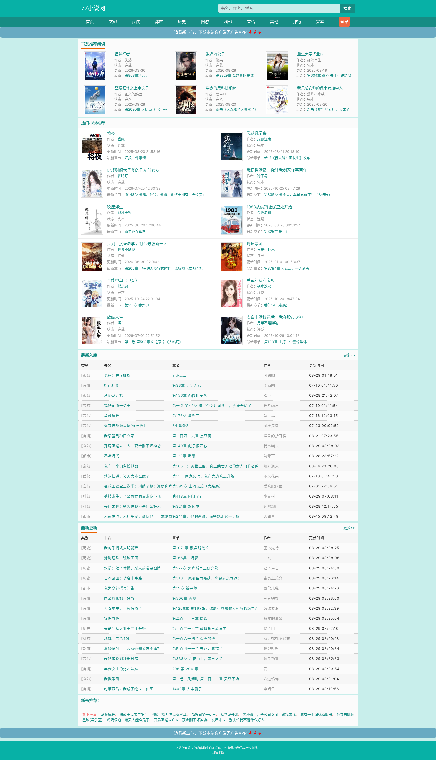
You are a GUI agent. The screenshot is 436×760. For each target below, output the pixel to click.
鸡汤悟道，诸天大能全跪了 (127, 476)
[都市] (86, 456)
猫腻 (121, 139)
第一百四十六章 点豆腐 (191, 436)
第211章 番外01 (137, 305)
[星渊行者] (95, 54)
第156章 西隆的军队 (189, 395)
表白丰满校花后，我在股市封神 (275, 317)
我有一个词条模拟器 (121, 466)
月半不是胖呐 (267, 323)
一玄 (267, 558)
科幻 (228, 21)
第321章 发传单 (185, 506)
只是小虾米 (266, 249)
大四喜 (269, 516)
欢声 (267, 395)
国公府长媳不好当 (119, 598)
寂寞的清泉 (273, 618)
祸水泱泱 (264, 286)
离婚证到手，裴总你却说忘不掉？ (132, 648)
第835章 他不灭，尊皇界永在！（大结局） (298, 194)
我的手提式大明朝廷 (121, 548)
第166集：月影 (185, 558)
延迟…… (179, 375)
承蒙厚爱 (111, 415)
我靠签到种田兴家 (119, 436)
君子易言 (271, 568)
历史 (182, 21)
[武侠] (86, 476)
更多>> (349, 355)
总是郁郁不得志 (277, 638)
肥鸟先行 (271, 548)
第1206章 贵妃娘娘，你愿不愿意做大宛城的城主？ (215, 608)
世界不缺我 (126, 249)
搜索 (347, 8)
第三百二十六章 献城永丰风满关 (199, 628)
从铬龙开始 (113, 395)
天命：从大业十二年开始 (125, 628)
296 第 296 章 (185, 669)
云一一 (269, 669)
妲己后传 (111, 385)
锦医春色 (111, 618)
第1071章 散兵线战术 (190, 548)
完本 (320, 21)
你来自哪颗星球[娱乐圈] (124, 425)
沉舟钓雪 (271, 658)
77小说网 (93, 8)
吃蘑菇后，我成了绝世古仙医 (128, 689)
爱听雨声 (271, 405)
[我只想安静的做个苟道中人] (277, 88)
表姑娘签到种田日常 (121, 658)
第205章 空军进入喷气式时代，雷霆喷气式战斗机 (164, 268)
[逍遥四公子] (186, 54)
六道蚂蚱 (271, 679)
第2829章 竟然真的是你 (235, 75)
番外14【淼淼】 (276, 305)
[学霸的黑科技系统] (186, 88)
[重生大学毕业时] (277, 54)
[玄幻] (86, 375)
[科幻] (86, 496)
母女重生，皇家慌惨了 (123, 608)
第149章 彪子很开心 (189, 446)
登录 (344, 21)
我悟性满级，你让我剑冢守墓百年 (277, 170)
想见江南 (264, 139)
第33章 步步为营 (186, 385)
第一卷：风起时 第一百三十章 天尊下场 (205, 679)
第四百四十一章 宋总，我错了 (197, 648)
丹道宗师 (255, 243)
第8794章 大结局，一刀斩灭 (286, 268)
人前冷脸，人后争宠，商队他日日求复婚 (138, 516)
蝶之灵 (123, 286)
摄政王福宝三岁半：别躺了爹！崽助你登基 (153, 714)
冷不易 (262, 176)
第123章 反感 (184, 456)
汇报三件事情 (135, 158)
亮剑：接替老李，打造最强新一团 (137, 243)
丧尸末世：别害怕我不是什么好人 (132, 506)
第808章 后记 (136, 75)
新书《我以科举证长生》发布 (287, 158)
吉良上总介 (273, 578)
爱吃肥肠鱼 (273, 486)
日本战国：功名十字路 (123, 578)
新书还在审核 (135, 231)
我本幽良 (271, 446)
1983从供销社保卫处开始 (269, 206)
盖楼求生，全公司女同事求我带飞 (132, 496)
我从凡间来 (257, 133)
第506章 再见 (184, 598)
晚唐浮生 (115, 206)
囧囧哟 (269, 375)
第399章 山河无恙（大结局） (197, 486)
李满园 (269, 385)
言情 (251, 21)
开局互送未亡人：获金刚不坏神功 (132, 446)
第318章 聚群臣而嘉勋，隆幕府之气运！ (206, 578)
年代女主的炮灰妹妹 (121, 669)
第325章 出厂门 (276, 231)
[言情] (86, 385)
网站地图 (218, 752)
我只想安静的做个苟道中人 (320, 88)
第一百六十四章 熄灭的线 (193, 638)
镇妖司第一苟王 (117, 405)
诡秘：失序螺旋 (117, 375)
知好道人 (271, 466)
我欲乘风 (111, 679)
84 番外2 (180, 425)
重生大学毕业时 (310, 54)
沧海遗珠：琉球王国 (121, 558)
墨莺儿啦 (271, 588)
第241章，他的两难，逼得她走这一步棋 (206, 516)
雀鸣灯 (123, 176)
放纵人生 (115, 317)
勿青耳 (269, 415)
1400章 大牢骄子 (187, 689)
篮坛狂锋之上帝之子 (132, 88)
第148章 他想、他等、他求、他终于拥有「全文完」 (165, 194)
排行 (297, 21)
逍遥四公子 (215, 54)
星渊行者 (122, 54)
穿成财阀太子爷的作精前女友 (133, 170)
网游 (205, 21)
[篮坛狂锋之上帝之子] (95, 88)
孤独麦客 (125, 212)
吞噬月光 (111, 456)
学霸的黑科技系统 (221, 88)
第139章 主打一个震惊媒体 (285, 342)
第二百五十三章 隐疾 (190, 618)
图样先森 (271, 425)
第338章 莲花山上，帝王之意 (197, 658)
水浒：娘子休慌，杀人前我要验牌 (132, 568)
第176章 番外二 (185, 415)
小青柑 (269, 496)
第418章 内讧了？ (187, 496)
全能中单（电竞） (123, 280)
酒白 (121, 323)
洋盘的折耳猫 (275, 436)
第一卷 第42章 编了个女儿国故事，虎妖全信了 (212, 405)
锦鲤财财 (271, 648)
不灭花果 (271, 476)
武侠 (136, 21)
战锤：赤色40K (117, 638)
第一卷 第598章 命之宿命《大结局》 (154, 342)
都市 (159, 21)
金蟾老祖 (264, 212)
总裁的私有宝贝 (261, 280)
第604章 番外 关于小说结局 (329, 75)
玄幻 (113, 21)
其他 (274, 21)
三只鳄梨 (271, 598)
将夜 (111, 133)
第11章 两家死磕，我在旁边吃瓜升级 (203, 476)
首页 (90, 21)
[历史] (86, 548)
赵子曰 (269, 628)
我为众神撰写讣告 (119, 588)
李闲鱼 (269, 689)
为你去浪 (271, 608)
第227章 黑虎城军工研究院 (195, 568)
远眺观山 (271, 506)
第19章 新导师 (184, 588)
